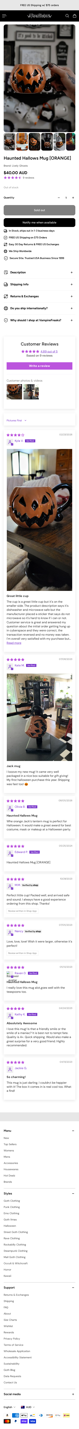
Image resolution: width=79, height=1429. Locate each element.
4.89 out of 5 (49, 351)
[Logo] (39, 15)
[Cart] (74, 16)
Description (18, 272)
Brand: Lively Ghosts (16, 165)
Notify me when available (39, 222)
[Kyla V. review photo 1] (39, 520)
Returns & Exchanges (24, 296)
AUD (28, 1407)
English (8, 1407)
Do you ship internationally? (29, 308)
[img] (15, 435)
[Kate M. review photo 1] (39, 717)
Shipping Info (19, 284)
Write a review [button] (39, 366)
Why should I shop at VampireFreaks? (35, 320)
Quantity (9, 197)
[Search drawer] (67, 16)
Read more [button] (14, 643)
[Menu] (4, 16)
